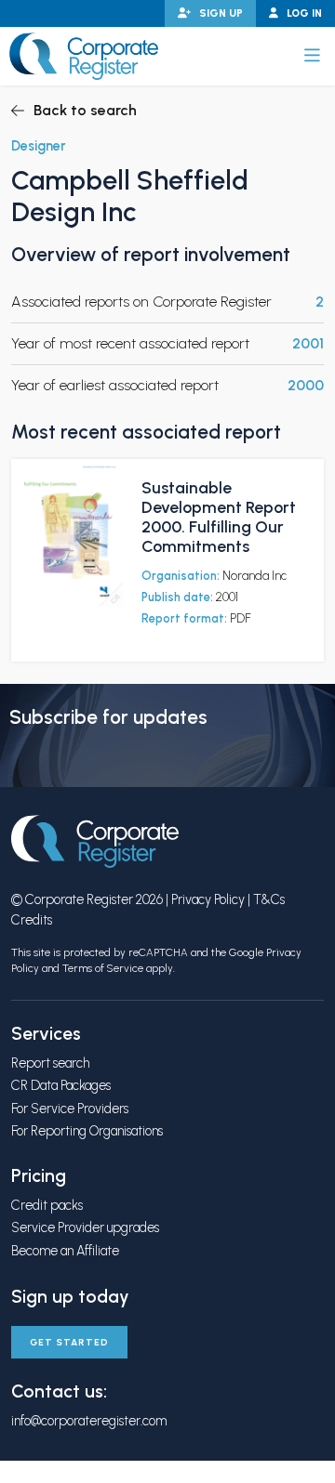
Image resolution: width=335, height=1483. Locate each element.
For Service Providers (69, 1108)
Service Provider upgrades (85, 1227)
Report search (50, 1063)
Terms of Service (102, 968)
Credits (31, 920)
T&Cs (269, 899)
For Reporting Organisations (87, 1130)
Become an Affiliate (65, 1250)
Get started (69, 1342)
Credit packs (47, 1205)
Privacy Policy (208, 899)
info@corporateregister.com (89, 1420)
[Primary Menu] (312, 55)
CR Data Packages (61, 1085)
